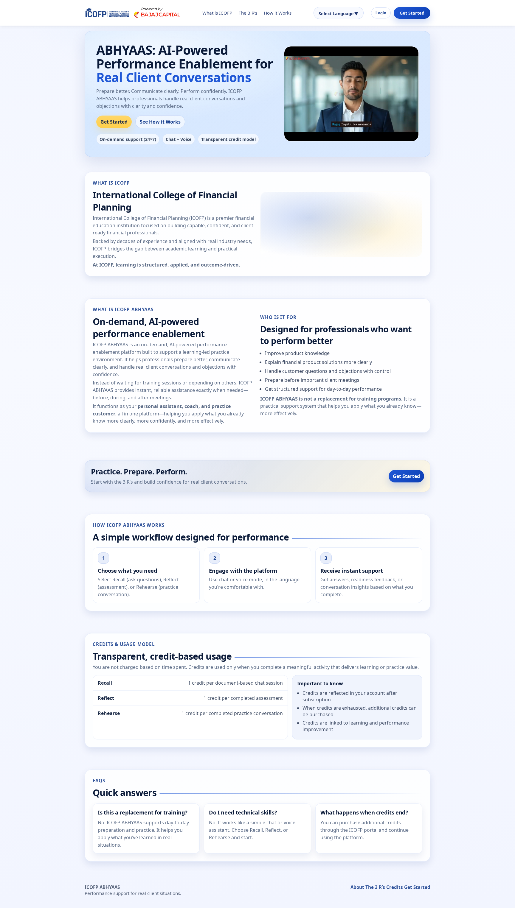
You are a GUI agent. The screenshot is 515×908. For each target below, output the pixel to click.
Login (381, 13)
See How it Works (160, 122)
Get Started (412, 13)
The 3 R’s (248, 13)
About (357, 887)
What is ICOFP (217, 13)
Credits (394, 887)
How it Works (277, 13)
